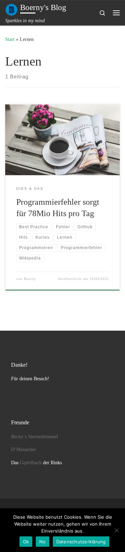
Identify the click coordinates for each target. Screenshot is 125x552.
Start (10, 39)
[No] (116, 530)
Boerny (30, 279)
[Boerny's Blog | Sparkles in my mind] (11, 9)
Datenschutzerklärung (81, 541)
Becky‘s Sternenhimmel (34, 436)
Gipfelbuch (31, 462)
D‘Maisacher (23, 449)
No (42, 541)
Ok (26, 541)
